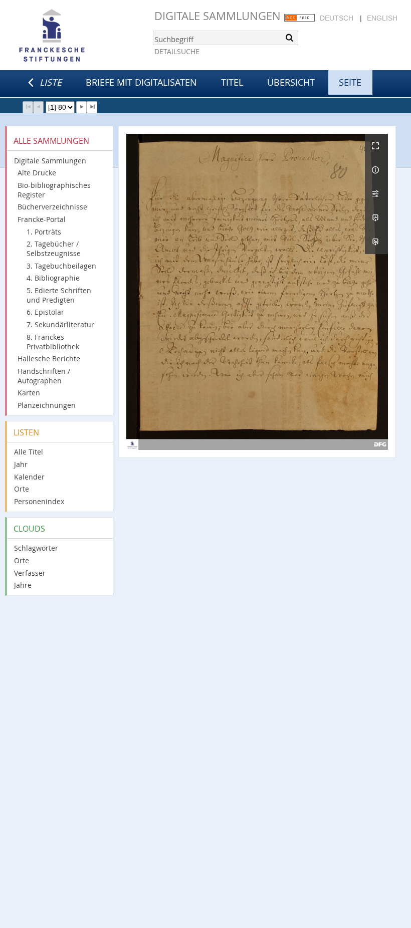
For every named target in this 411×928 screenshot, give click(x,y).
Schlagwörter (36, 548)
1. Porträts (44, 232)
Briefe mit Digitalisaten (141, 82)
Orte (21, 489)
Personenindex (39, 501)
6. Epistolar (45, 312)
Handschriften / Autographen (44, 375)
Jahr (21, 464)
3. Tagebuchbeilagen (61, 266)
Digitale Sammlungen (217, 16)
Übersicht (291, 82)
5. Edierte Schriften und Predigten (59, 295)
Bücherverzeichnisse (52, 206)
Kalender (29, 477)
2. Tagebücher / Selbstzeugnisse (54, 248)
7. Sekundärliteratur (60, 324)
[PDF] (376, 218)
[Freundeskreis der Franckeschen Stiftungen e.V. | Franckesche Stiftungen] (80, 36)
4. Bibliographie (53, 278)
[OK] (290, 37)
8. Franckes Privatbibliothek (53, 341)
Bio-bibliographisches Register (54, 189)
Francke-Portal (42, 219)
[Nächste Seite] (81, 107)
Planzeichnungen (47, 405)
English (382, 18)
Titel (232, 82)
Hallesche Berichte (49, 358)
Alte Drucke (37, 172)
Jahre (23, 585)
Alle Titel (28, 451)
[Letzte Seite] (92, 107)
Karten (29, 392)
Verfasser (30, 573)
